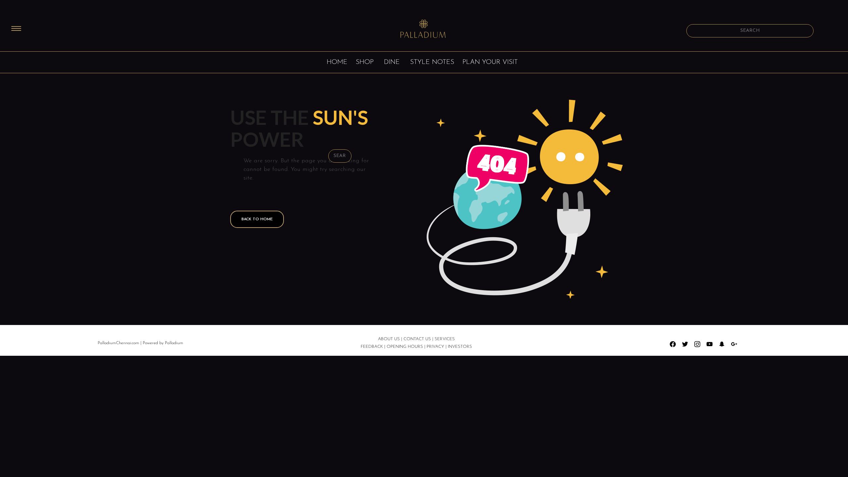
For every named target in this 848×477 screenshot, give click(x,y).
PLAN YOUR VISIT (490, 62)
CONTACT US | (419, 339)
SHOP (365, 62)
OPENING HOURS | (406, 346)
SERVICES (445, 339)
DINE (392, 62)
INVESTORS (460, 346)
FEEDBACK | (373, 346)
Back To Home (257, 219)
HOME (337, 62)
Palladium (174, 343)
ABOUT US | (390, 339)
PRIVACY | (437, 346)
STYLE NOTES (432, 62)
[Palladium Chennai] (424, 29)
